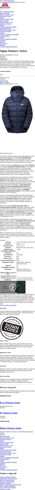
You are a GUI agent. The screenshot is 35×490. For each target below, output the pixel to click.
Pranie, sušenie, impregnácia (7, 486)
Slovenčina (11, 0)
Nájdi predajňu (4, 81)
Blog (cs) (2, 42)
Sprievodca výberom (5, 16)
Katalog (2, 25)
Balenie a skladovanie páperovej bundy (10, 484)
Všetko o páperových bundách (8, 27)
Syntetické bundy (4, 36)
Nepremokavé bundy (5, 28)
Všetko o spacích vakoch (6, 19)
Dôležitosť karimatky (5, 483)
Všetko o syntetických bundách (8, 39)
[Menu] (0, 10)
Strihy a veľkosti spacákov (7, 480)
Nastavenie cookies (5, 489)
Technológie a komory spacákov (8, 478)
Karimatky (3, 40)
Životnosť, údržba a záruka (7, 481)
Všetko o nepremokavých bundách (9, 34)
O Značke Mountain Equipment (8, 46)
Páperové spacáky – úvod (7, 14)
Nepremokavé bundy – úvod (7, 30)
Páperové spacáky (5, 13)
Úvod (1, 2)
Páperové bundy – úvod (6, 22)
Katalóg (2, 17)
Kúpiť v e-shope (4, 82)
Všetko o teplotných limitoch (7, 477)
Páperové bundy (7, 2)
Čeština (6, 0)
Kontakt (2, 45)
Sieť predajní (3, 43)
